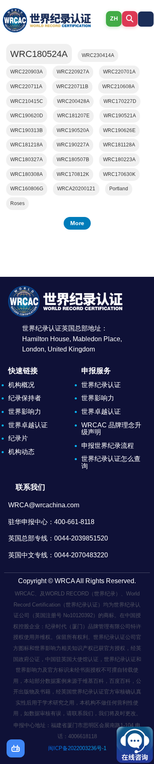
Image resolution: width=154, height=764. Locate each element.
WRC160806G (26, 189)
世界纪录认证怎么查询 (110, 462)
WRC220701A (119, 72)
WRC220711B (72, 86)
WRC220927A (73, 72)
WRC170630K (119, 174)
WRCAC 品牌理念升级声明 (111, 429)
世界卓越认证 (28, 425)
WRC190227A (73, 145)
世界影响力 (24, 411)
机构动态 (21, 451)
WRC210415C (26, 101)
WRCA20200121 (76, 189)
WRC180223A (119, 159)
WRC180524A (39, 54)
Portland (118, 189)
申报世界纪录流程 (107, 445)
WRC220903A (26, 72)
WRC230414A (98, 55)
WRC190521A (119, 116)
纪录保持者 (24, 398)
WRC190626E (119, 130)
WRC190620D (26, 116)
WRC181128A (119, 145)
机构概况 (21, 384)
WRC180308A (26, 174)
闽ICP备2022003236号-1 (77, 748)
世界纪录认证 (101, 384)
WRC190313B (26, 130)
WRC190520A (73, 130)
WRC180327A (26, 159)
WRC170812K (73, 174)
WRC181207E (73, 116)
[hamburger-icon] (146, 19)
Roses (17, 203)
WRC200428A (73, 101)
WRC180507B (73, 159)
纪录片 (18, 438)
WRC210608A (118, 86)
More (77, 223)
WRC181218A (26, 145)
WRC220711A (26, 86)
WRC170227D (119, 101)
